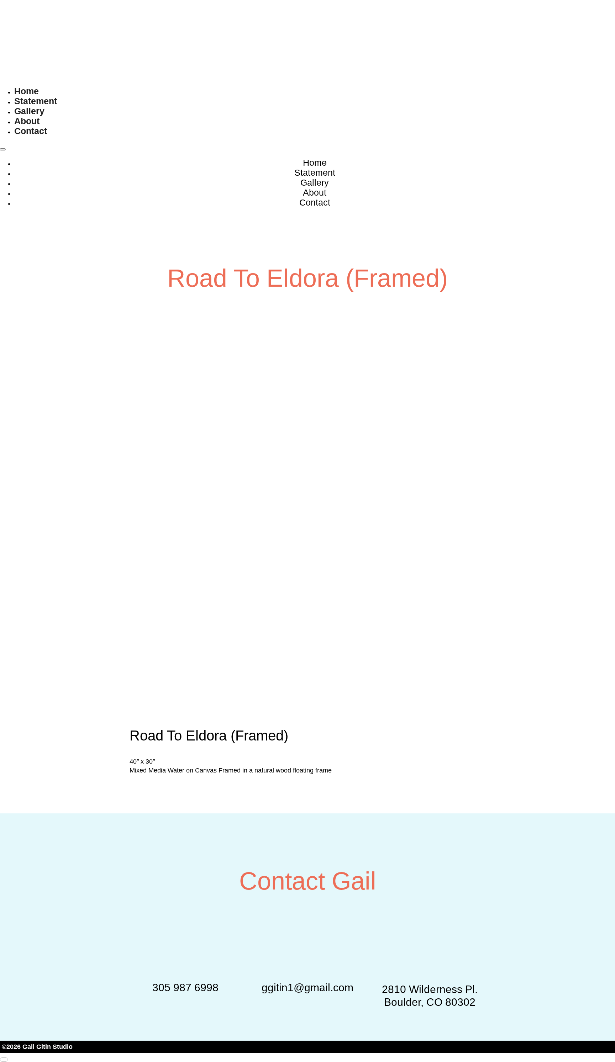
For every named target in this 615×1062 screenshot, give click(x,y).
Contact (30, 131)
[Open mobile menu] (3, 149)
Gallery (29, 111)
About (27, 121)
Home (26, 91)
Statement (35, 101)
